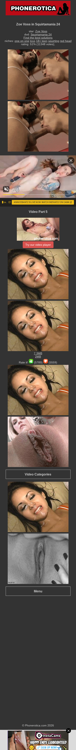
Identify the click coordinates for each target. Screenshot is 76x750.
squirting (53, 41)
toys (32, 41)
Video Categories (38, 474)
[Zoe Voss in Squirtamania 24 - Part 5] (38, 239)
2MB (38, 356)
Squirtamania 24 (41, 34)
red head (66, 41)
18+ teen (41, 41)
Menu (38, 591)
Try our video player (38, 244)
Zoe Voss (41, 31)
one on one (22, 41)
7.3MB (38, 353)
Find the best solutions (38, 37)
